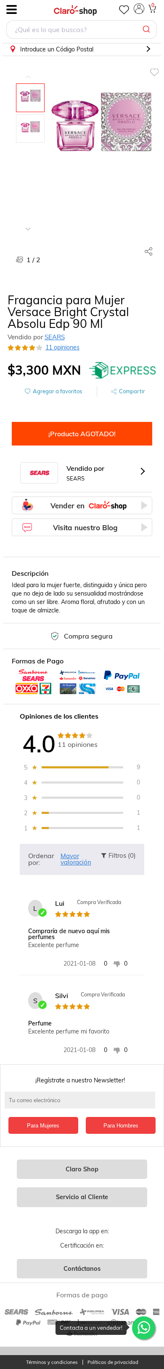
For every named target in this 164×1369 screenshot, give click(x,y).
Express (122, 370)
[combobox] (81, 30)
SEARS (55, 337)
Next (28, 222)
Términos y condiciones (52, 1362)
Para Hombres (120, 1125)
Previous (28, 70)
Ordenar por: (41, 859)
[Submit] (147, 29)
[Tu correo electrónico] (82, 1104)
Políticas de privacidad (112, 1362)
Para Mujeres (43, 1125)
